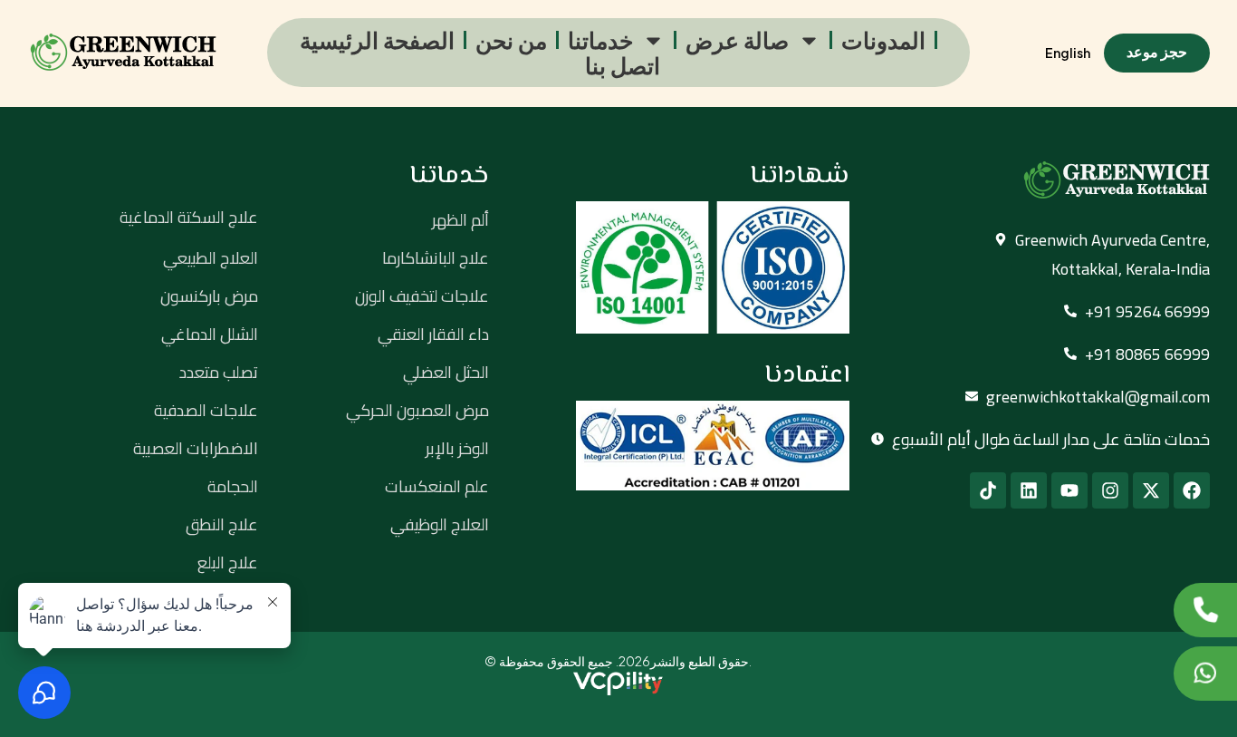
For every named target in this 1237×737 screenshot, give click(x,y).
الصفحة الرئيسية (377, 40)
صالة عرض (737, 40)
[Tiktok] (988, 490)
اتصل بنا (622, 65)
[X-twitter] (1151, 490)
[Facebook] (1192, 490)
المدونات (883, 40)
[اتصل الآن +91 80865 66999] (1205, 610)
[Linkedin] (1029, 490)
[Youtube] (1069, 490)
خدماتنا (600, 40)
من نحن (511, 40)
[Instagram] (1110, 490)
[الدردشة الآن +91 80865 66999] (1205, 673)
